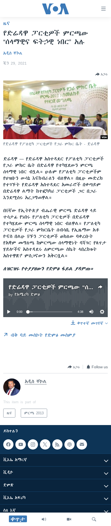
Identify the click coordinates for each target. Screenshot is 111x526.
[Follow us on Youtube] (20, 444)
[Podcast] (69, 444)
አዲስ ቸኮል (12, 53)
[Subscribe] (82, 444)
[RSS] (57, 444)
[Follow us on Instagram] (33, 444)
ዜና (6, 23)
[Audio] (44, 519)
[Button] (101, 74)
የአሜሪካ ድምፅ (27, 294)
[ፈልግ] (94, 519)
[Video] (69, 519)
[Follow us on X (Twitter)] (45, 444)
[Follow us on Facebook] (8, 444)
